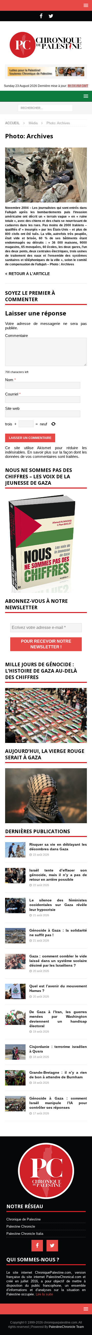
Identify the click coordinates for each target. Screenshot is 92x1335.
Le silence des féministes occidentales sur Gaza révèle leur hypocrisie (58, 904)
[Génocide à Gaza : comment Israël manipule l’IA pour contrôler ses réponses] (15, 1103)
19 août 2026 (41, 1031)
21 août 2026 (41, 915)
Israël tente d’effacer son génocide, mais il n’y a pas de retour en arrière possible (58, 874)
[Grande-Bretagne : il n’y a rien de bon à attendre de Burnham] (15, 1077)
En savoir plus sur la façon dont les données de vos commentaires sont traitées (46, 454)
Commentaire (16, 335)
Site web (12, 408)
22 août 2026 (41, 885)
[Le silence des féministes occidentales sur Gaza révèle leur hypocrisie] (15, 905)
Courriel (12, 394)
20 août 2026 (41, 970)
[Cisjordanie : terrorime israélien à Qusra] (15, 1052)
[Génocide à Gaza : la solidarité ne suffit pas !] (15, 935)
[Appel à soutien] (46, 74)
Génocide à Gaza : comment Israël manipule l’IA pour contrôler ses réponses (58, 1103)
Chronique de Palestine (23, 1219)
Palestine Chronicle (20, 1226)
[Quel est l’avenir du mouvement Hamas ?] (15, 991)
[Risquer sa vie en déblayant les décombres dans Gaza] (15, 849)
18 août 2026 (41, 1056)
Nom (9, 380)
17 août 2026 (41, 1113)
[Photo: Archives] (46, 200)
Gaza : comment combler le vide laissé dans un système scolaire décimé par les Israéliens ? (58, 960)
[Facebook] (41, 16)
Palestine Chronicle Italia (24, 1234)
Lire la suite (44, 1294)
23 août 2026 (41, 854)
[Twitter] (51, 16)
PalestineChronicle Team (66, 1327)
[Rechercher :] (45, 108)
